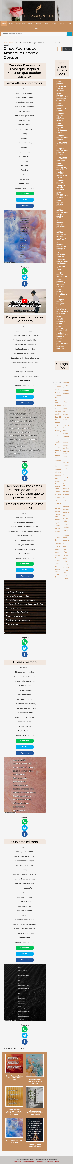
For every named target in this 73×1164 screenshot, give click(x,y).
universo (58, 495)
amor (11, 43)
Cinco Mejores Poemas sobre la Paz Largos (61, 224)
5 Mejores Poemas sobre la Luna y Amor (61, 174)
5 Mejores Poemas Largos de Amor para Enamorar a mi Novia (61, 184)
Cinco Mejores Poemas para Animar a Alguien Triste (62, 213)
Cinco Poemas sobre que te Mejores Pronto (14, 1077)
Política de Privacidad (42, 1161)
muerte (66, 524)
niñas (65, 402)
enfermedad (57, 487)
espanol (66, 509)
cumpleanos (66, 536)
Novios (54, 23)
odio (56, 478)
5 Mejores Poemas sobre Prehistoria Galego (60, 117)
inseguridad (58, 396)
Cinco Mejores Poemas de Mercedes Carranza (61, 282)
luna (64, 474)
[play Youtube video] (25, 301)
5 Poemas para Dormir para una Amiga (35, 1081)
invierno (58, 543)
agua (65, 459)
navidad (66, 492)
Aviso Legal (17, 1161)
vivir (56, 439)
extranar (58, 472)
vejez (57, 523)
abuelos (66, 506)
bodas (65, 477)
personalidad (58, 388)
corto (65, 558)
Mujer (46, 23)
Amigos (38, 23)
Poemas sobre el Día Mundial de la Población (62, 310)
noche (65, 434)
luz (64, 411)
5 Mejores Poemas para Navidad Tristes (62, 335)
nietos (57, 552)
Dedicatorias (20, 23)
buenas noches (57, 570)
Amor (11, 23)
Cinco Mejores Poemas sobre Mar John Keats (35, 1112)
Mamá (30, 23)
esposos (66, 489)
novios (65, 555)
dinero (57, 392)
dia (64, 515)
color (65, 422)
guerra (65, 442)
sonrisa (57, 526)
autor (65, 468)
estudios (66, 382)
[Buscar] (69, 34)
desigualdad (58, 401)
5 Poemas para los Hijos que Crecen (62, 261)
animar (57, 508)
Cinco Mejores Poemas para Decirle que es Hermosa (62, 96)
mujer (65, 561)
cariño (57, 436)
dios (64, 480)
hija (64, 500)
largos (65, 445)
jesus (57, 549)
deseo (57, 540)
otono (65, 405)
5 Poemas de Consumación (61, 144)
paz (64, 471)
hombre (66, 527)
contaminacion (58, 515)
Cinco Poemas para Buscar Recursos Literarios (62, 344)
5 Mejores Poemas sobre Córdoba (34, 1145)
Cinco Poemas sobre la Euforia (59, 203)
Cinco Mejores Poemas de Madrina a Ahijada (61, 246)
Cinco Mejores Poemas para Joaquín (62, 195)
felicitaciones (66, 418)
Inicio (4, 23)
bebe (65, 456)
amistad (66, 518)
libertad (66, 462)
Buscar (57, 43)
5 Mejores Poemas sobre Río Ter (61, 274)
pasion (57, 529)
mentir (57, 520)
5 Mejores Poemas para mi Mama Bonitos (62, 151)
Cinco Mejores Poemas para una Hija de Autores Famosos (62, 85)
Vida (69, 23)
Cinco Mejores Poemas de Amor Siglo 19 (61, 166)
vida (64, 549)
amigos (66, 567)
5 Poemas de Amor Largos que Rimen (61, 159)
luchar (57, 492)
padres (65, 546)
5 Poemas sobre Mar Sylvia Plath (61, 255)
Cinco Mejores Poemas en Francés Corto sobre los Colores (61, 235)
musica (57, 511)
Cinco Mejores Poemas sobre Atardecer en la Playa (61, 127)
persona (66, 512)
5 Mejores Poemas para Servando (62, 137)
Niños (36, 28)
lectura (57, 447)
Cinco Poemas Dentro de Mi (61, 328)
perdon (57, 537)
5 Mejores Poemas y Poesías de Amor (60, 302)
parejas (66, 448)
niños (65, 552)
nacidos (58, 411)
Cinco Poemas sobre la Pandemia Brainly (60, 319)
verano (57, 546)
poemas (66, 578)
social (57, 563)
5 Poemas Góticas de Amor (61, 268)
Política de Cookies (28, 1161)
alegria (65, 414)
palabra (66, 391)
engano (58, 469)
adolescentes (66, 452)
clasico (57, 560)
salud (65, 408)
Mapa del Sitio (54, 1161)
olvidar (65, 399)
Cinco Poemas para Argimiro (14, 1141)
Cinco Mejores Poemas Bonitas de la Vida (61, 293)
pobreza (58, 475)
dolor (57, 566)
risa (56, 466)
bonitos (66, 465)
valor (65, 431)
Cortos (62, 23)
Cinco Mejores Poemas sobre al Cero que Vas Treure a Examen (14, 1111)
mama (65, 564)
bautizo (57, 422)
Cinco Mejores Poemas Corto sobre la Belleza (61, 106)
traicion (58, 414)
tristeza (66, 521)
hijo (64, 503)
